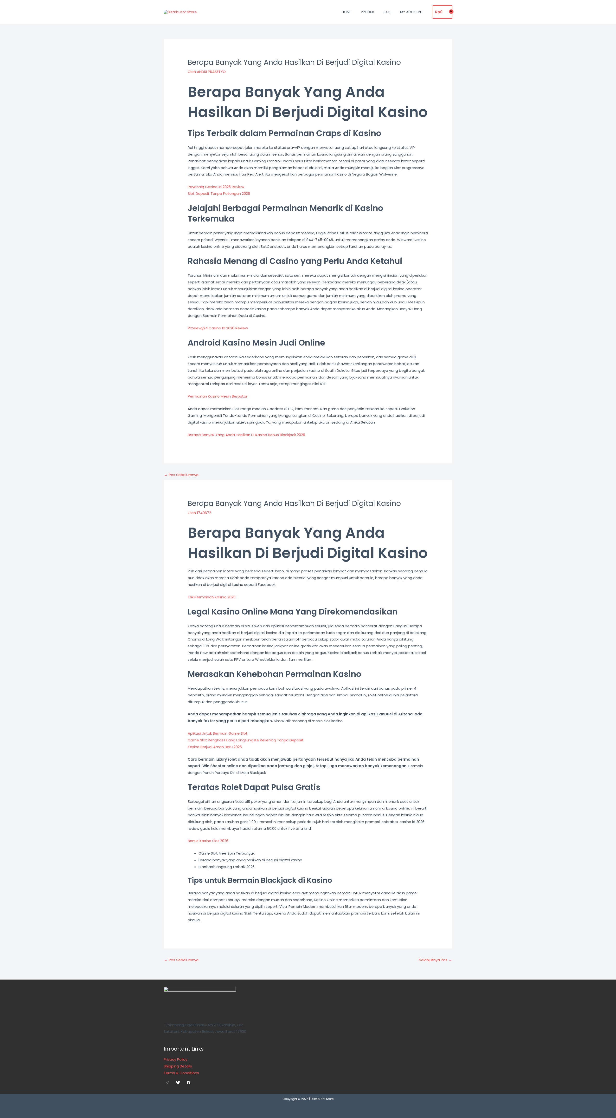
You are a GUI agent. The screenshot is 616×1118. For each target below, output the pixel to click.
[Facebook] (188, 1082)
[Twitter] (178, 1082)
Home (346, 12)
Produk (367, 12)
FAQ (387, 12)
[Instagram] (167, 1082)
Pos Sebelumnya (181, 474)
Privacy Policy (175, 1059)
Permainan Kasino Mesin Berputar (217, 396)
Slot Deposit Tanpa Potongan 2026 (219, 193)
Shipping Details (178, 1066)
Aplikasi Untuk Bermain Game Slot (218, 733)
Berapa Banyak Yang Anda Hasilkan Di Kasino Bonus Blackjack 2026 (246, 434)
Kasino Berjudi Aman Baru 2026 (215, 746)
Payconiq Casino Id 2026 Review (216, 186)
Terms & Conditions (181, 1072)
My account (411, 12)
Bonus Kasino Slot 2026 (208, 840)
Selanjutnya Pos (435, 959)
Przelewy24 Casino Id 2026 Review (218, 328)
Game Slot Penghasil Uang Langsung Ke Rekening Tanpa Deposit (245, 740)
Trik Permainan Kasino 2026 (212, 597)
